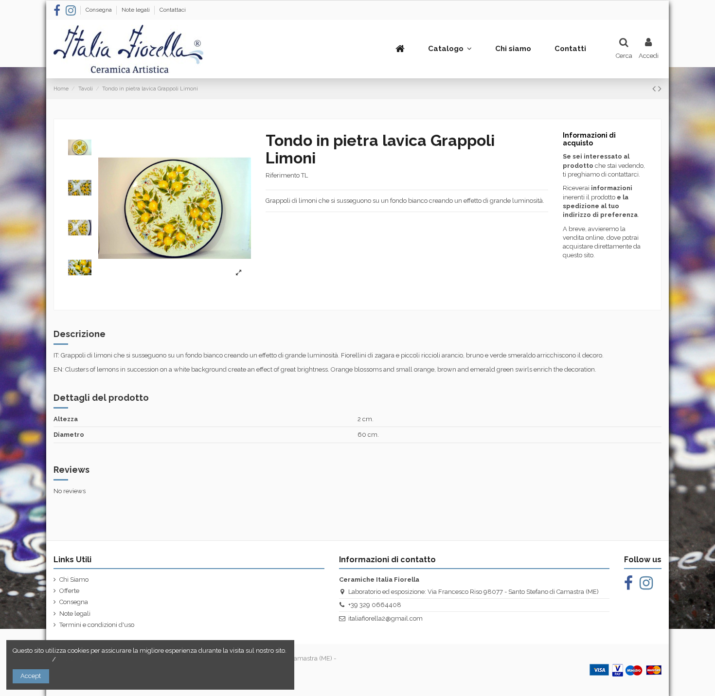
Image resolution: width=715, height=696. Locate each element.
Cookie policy (32, 659)
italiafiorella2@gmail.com (385, 618)
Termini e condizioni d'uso (96, 624)
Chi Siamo (74, 579)
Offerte (69, 590)
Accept (30, 675)
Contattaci (173, 9)
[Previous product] (655, 88)
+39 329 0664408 (374, 604)
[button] (449, 48)
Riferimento (283, 175)
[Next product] (659, 88)
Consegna (99, 9)
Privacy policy (77, 659)
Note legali (136, 9)
